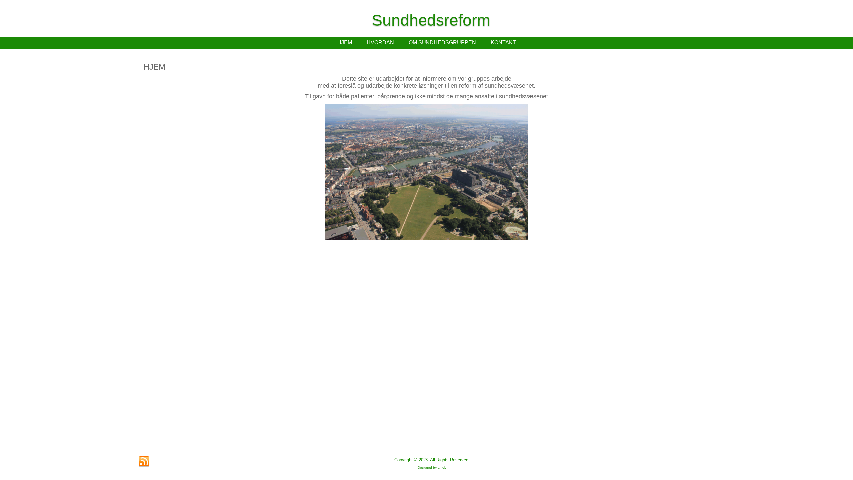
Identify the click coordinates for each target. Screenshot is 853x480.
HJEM (344, 42)
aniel (441, 467)
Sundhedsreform (431, 20)
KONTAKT (503, 42)
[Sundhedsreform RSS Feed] (144, 461)
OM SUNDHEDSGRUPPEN (442, 42)
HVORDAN (380, 42)
